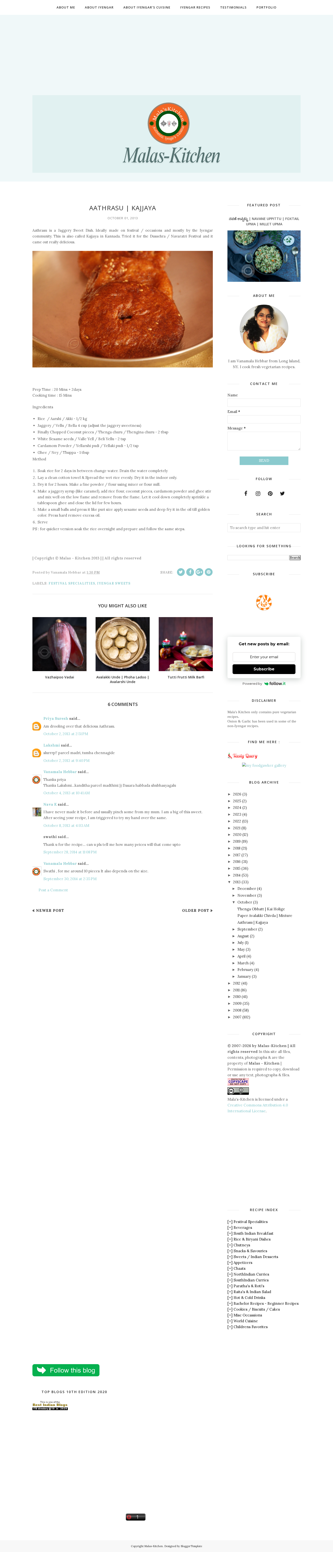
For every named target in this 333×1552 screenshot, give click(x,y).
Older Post (195, 910)
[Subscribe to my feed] (264, 609)
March (243, 963)
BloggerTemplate (191, 1546)
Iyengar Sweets (113, 583)
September (247, 929)
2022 (237, 821)
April (241, 956)
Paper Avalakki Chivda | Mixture (264, 915)
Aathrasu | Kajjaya (252, 922)
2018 (236, 848)
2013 (237, 882)
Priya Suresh (55, 718)
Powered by (252, 683)
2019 (237, 841)
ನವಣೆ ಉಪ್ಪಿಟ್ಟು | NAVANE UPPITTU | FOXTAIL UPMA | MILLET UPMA (264, 221)
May (241, 949)
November (246, 895)
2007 (237, 1017)
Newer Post (50, 910)
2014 (237, 875)
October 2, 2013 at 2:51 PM (65, 733)
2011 (236, 990)
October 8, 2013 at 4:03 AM (66, 825)
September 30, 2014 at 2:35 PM (70, 878)
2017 (236, 855)
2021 (236, 828)
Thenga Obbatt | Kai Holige (261, 909)
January (244, 976)
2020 (237, 834)
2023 (237, 814)
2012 (236, 983)
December (246, 888)
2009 (237, 1003)
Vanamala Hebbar (60, 771)
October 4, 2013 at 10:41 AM (66, 793)
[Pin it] (209, 572)
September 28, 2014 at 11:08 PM (70, 852)
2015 (236, 868)
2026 (237, 794)
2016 (237, 861)
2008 (237, 1010)
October (244, 902)
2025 (237, 801)
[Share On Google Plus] (199, 572)
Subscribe (264, 669)
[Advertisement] (166, 49)
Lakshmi (51, 745)
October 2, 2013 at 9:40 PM (66, 760)
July (240, 942)
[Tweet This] (181, 572)
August (243, 936)
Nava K (50, 804)
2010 (237, 996)
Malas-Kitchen (153, 1546)
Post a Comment (53, 890)
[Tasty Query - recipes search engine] (242, 759)
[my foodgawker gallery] (264, 765)
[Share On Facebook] (190, 572)
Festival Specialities (72, 583)
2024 (237, 807)
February (245, 969)
